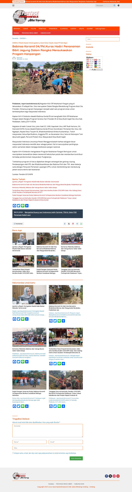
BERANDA (17, 29)
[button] (114, 5)
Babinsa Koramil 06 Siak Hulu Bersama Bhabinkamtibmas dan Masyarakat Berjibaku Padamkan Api (43, 1)
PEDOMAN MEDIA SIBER (30, 33)
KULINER (90, 29)
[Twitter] (110, 476)
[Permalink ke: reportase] (14, 58)
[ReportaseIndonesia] (30, 17)
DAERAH (73, 29)
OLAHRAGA (64, 29)
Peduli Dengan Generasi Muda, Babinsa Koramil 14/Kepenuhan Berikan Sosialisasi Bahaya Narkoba (46, 195)
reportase (19, 58)
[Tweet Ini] (68, 223)
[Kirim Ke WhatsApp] (81, 223)
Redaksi (16, 33)
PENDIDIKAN (53, 29)
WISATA (81, 29)
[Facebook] (106, 476)
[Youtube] (118, 476)
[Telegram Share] (77, 223)
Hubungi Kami (100, 29)
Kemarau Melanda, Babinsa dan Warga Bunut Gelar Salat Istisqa (34, 187)
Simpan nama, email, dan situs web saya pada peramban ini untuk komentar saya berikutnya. (45, 453)
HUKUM (25, 29)
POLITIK (33, 29)
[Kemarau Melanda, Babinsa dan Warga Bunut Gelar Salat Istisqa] (72, 239)
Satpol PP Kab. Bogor (61, 43)
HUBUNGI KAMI (45, 33)
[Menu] (13, 5)
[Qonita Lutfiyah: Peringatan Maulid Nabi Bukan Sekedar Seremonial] (23, 239)
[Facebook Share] (64, 223)
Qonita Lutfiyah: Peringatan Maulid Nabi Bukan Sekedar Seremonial (35, 182)
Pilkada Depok (23, 43)
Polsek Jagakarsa (34, 43)
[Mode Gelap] (119, 5)
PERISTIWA (42, 29)
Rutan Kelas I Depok (46, 43)
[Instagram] (114, 476)
